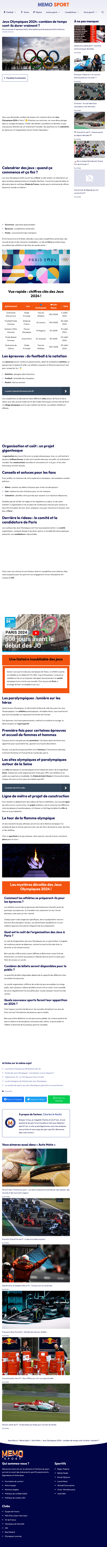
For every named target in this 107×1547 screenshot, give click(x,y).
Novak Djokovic (63, 1477)
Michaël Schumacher (66, 1485)
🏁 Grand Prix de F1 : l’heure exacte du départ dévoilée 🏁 (88, 134)
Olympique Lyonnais (13, 1536)
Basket (39, 12)
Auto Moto (8, 1091)
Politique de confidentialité (16, 1494)
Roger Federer (63, 1469)
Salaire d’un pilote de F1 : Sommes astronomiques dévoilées (87, 47)
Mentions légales (12, 1489)
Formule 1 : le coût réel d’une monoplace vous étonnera (85, 105)
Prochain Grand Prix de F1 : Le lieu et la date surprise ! (23, 1239)
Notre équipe (10, 1485)
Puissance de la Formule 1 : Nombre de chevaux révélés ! (24, 1332)
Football (9, 12)
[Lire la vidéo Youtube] (36, 633)
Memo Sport (24, 1440)
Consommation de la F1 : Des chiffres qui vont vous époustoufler (28, 1378)
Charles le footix (52, 1114)
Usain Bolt (61, 1494)
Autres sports (51, 12)
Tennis (26, 12)
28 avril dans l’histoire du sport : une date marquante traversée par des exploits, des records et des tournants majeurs (35, 1191)
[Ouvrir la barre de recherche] (103, 12)
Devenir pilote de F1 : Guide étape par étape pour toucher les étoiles (29, 1424)
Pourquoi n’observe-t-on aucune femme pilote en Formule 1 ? (87, 76)
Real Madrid (10, 1532)
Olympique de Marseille (14, 1524)
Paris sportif (89, 12)
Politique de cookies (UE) (15, 1498)
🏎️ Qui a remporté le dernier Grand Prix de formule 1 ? (88, 162)
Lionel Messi (62, 1481)
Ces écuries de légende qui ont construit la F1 (86, 191)
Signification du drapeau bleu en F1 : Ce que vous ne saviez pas (27, 1285)
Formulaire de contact (14, 1481)
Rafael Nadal (62, 1473)
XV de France (10, 1520)
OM (6, 1528)
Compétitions (70, 12)
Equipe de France (12, 1511)
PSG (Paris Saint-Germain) (16, 1515)
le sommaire (16, 78)
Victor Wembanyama (66, 1489)
